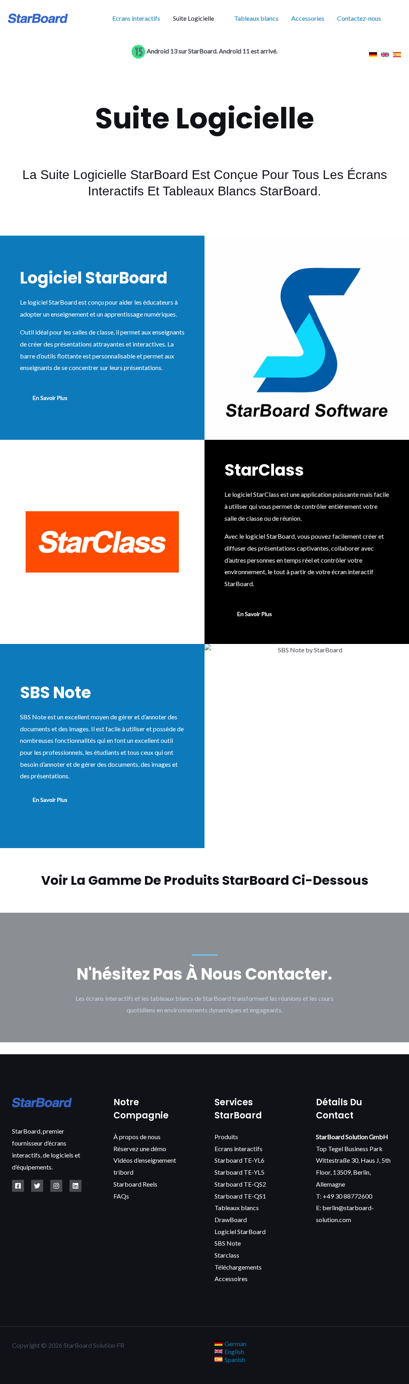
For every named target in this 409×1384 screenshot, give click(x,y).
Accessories (307, 18)
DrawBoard (230, 1219)
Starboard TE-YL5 (239, 1172)
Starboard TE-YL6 (239, 1160)
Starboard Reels (135, 1184)
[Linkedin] (75, 1186)
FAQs (121, 1196)
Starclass (226, 1255)
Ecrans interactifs (136, 18)
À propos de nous (137, 1136)
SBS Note (227, 1243)
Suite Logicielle (193, 18)
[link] (373, 55)
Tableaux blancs (256, 18)
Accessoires (231, 1278)
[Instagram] (56, 1186)
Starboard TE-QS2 (240, 1184)
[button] (398, 18)
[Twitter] (37, 1186)
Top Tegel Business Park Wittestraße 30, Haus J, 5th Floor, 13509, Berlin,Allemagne (353, 1160)
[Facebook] (18, 1186)
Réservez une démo (139, 1148)
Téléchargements (238, 1267)
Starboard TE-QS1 (240, 1196)
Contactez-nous (359, 18)
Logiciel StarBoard (240, 1231)
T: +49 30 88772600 (344, 1196)
